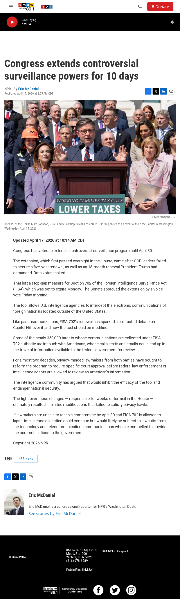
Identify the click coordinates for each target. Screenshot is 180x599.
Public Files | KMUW (79, 570)
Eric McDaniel (28, 89)
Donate (162, 6)
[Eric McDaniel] (14, 502)
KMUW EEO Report (115, 551)
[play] (12, 22)
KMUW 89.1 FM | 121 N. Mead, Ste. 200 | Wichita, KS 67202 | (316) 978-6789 (81, 555)
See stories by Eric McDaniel (55, 513)
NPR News (26, 458)
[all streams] (173, 22)
